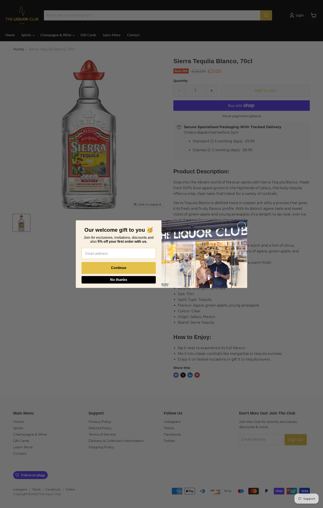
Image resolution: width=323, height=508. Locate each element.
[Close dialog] (241, 226)
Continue (118, 268)
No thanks (118, 280)
